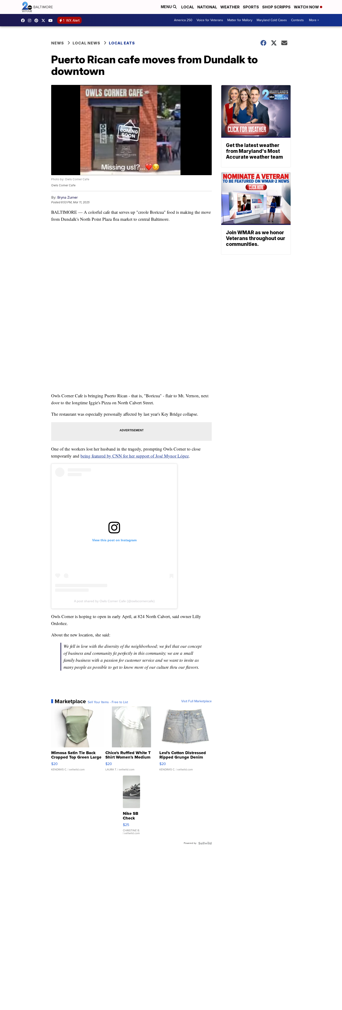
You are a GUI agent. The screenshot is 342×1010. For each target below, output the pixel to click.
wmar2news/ (24, 20)
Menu (167, 7)
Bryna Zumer (67, 197)
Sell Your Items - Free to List (108, 702)
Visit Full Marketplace (196, 701)
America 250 (183, 20)
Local (187, 7)
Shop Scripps (276, 7)
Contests (297, 20)
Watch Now (307, 7)
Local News (86, 43)
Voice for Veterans (210, 20)
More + (314, 20)
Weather (230, 7)
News (57, 43)
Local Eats (122, 43)
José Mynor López (172, 456)
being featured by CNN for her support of (117, 456)
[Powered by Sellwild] (205, 843)
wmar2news (31, 20)
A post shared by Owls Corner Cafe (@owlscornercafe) (114, 601)
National (207, 7)
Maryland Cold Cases (272, 20)
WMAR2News (37, 20)
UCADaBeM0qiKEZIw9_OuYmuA (51, 20)
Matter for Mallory (239, 20)
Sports (251, 7)
